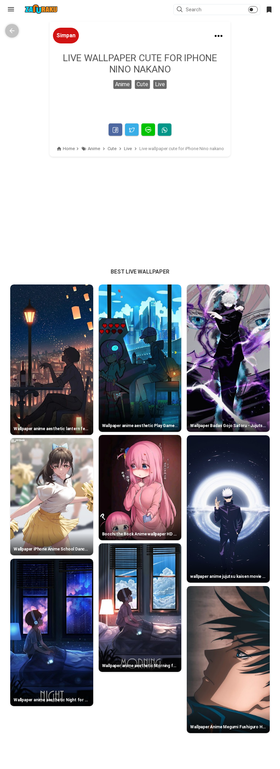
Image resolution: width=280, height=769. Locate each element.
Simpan (65, 35)
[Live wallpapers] (41, 9)
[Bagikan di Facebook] (115, 129)
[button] (180, 9)
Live (160, 84)
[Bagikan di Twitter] (132, 129)
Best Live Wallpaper (140, 271)
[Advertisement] (140, 204)
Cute (142, 84)
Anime (122, 84)
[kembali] (12, 31)
